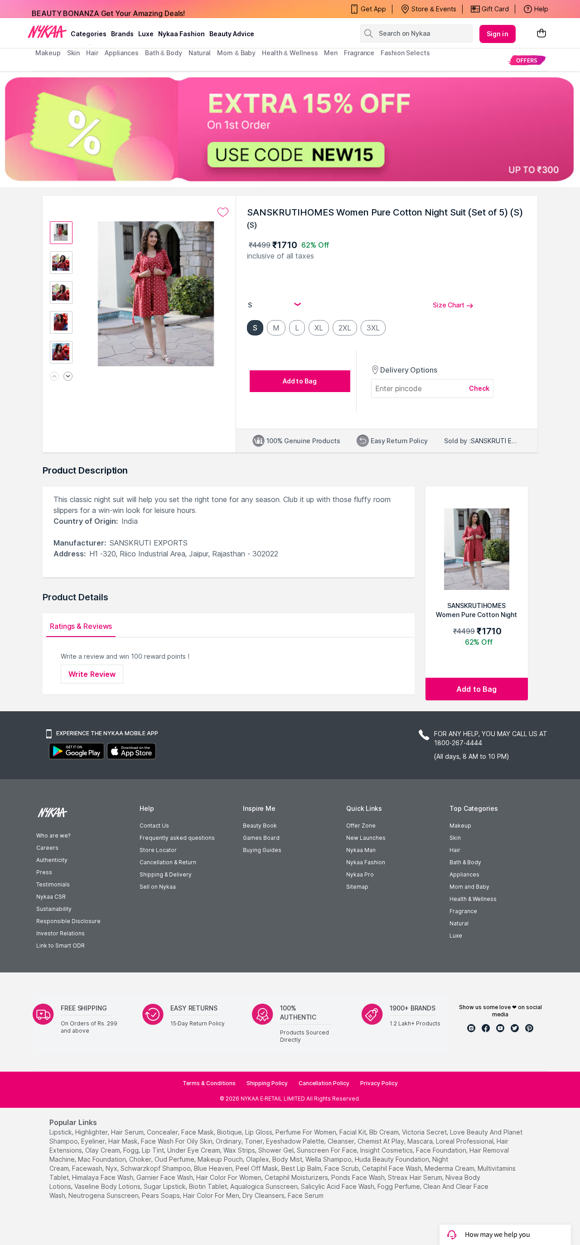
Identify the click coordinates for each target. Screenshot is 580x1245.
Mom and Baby (469, 886)
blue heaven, (214, 1168)
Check (479, 388)
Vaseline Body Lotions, (108, 1186)
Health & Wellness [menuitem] (290, 53)
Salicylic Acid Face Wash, (338, 1186)
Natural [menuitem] (199, 53)
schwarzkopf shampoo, (156, 1168)
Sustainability (54, 908)
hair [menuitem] (92, 53)
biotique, (230, 1132)
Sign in (497, 34)
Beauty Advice (231, 34)
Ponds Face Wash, (358, 1177)
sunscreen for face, (327, 1150)
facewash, (88, 1168)
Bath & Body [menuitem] (163, 53)
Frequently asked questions (177, 837)
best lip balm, (302, 1168)
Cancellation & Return (168, 862)
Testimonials (53, 884)
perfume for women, (307, 1132)
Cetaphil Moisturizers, (297, 1177)
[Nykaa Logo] (47, 31)
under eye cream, (194, 1150)
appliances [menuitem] (122, 53)
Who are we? (53, 835)
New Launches (366, 837)
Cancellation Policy (324, 1083)
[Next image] (67, 377)
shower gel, (276, 1150)
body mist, (288, 1159)
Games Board (261, 837)
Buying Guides (262, 850)
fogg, (131, 1150)
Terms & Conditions (209, 1083)
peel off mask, (258, 1168)
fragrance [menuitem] (359, 53)
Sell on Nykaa (158, 886)
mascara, (420, 1141)
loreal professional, (465, 1141)
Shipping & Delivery (166, 874)
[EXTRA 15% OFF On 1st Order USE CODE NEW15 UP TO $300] (290, 129)
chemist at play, (382, 1141)
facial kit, (353, 1132)
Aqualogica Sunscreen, (264, 1186)
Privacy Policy (379, 1083)
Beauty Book (260, 825)
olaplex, (258, 1159)
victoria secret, (425, 1132)
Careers (47, 847)
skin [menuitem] (73, 53)
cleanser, (342, 1141)
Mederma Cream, (450, 1168)
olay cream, (103, 1150)
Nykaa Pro (360, 874)
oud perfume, (175, 1159)
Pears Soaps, (161, 1195)
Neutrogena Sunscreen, (104, 1195)
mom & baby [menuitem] (236, 53)
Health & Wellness (473, 898)
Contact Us (154, 825)
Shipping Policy (267, 1083)
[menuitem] (527, 60)
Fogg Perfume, (399, 1186)
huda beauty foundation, (392, 1159)
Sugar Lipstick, (165, 1186)
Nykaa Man (361, 850)
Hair (455, 850)
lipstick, (61, 1132)
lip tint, (153, 1150)
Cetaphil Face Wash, (392, 1168)
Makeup (460, 825)
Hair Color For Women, (229, 1177)
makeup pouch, (221, 1159)
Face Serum (306, 1195)
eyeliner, (93, 1141)
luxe (146, 34)
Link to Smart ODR (60, 945)
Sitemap (357, 886)
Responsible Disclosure (68, 921)
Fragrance (463, 911)
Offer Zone (361, 825)
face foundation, (442, 1150)
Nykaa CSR (51, 896)
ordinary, (229, 1141)
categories (88, 34)
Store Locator (158, 850)
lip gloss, (259, 1132)
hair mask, (123, 1141)
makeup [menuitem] (47, 53)
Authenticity (52, 860)
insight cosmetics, (387, 1150)
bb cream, (384, 1132)
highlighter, (92, 1132)
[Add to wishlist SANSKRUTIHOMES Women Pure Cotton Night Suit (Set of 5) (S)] (223, 212)
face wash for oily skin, (177, 1141)
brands (122, 34)
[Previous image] (54, 377)
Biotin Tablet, (208, 1186)
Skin (455, 837)
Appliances (464, 874)
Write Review (92, 674)
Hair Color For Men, (212, 1195)
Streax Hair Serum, (416, 1177)
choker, (141, 1159)
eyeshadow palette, (296, 1141)
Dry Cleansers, (264, 1195)
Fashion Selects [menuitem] (405, 53)
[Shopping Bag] (541, 34)
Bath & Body (465, 862)
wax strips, (239, 1150)
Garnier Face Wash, (165, 1177)
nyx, (112, 1168)
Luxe (456, 935)
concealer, (163, 1132)
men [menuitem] (331, 53)
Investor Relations (60, 933)
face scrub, (342, 1168)
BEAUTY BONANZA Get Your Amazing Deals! (108, 9)
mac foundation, (102, 1159)
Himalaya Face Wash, (103, 1177)
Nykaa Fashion (181, 34)
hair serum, (128, 1132)
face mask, (198, 1132)
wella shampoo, (329, 1159)
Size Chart (448, 305)
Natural (459, 923)
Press (44, 872)
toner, (254, 1141)
